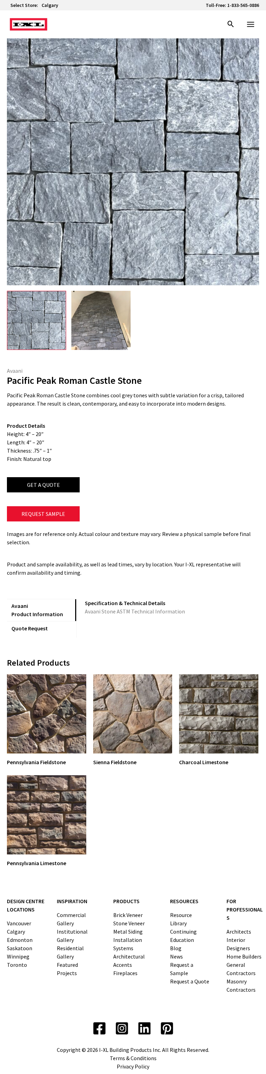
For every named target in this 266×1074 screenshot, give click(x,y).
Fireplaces (125, 973)
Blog (175, 948)
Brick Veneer (128, 914)
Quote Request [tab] (29, 628)
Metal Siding (128, 931)
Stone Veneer (129, 923)
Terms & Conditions (133, 1058)
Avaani (15, 370)
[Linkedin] (144, 1028)
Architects (239, 931)
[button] (231, 24)
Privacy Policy (133, 1066)
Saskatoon (19, 948)
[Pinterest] (167, 1028)
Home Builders (244, 956)
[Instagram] (122, 1028)
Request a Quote (189, 981)
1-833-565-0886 (243, 5)
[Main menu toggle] (250, 24)
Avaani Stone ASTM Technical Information (135, 611)
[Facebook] (99, 1028)
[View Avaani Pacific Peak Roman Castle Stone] (36, 320)
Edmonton (20, 939)
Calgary (50, 5)
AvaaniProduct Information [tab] (37, 610)
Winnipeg (18, 956)
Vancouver (19, 923)
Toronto (17, 964)
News (176, 956)
